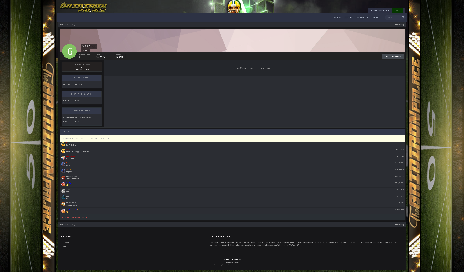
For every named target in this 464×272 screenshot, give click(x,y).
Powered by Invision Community (225, 265)
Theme (226, 260)
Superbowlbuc (71, 176)
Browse (337, 17)
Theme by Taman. (243, 265)
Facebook (65, 243)
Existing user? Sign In (379, 10)
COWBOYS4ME (71, 203)
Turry (68, 189)
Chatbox (376, 17)
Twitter (64, 246)
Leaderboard (362, 17)
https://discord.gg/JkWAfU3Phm (78, 152)
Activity (348, 17)
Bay (67, 196)
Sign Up (398, 10)
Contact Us (236, 260)
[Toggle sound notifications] (402, 132)
